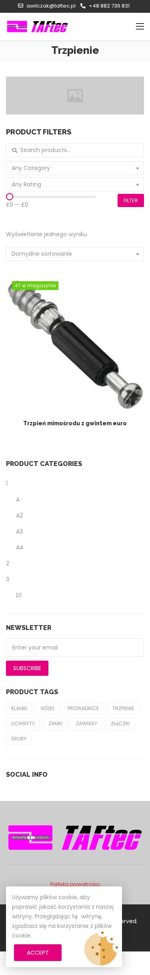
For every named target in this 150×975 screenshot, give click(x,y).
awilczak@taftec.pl (51, 6)
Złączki (120, 723)
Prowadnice (83, 708)
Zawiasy (86, 723)
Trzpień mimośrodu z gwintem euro (75, 423)
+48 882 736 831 (109, 6)
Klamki (19, 708)
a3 (19, 531)
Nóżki (47, 708)
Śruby (18, 738)
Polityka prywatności (75, 884)
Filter (131, 200)
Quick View (79, 327)
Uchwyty (23, 723)
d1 (19, 595)
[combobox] (75, 168)
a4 (20, 547)
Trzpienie (123, 708)
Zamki (55, 723)
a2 (19, 515)
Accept (38, 953)
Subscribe (27, 668)
